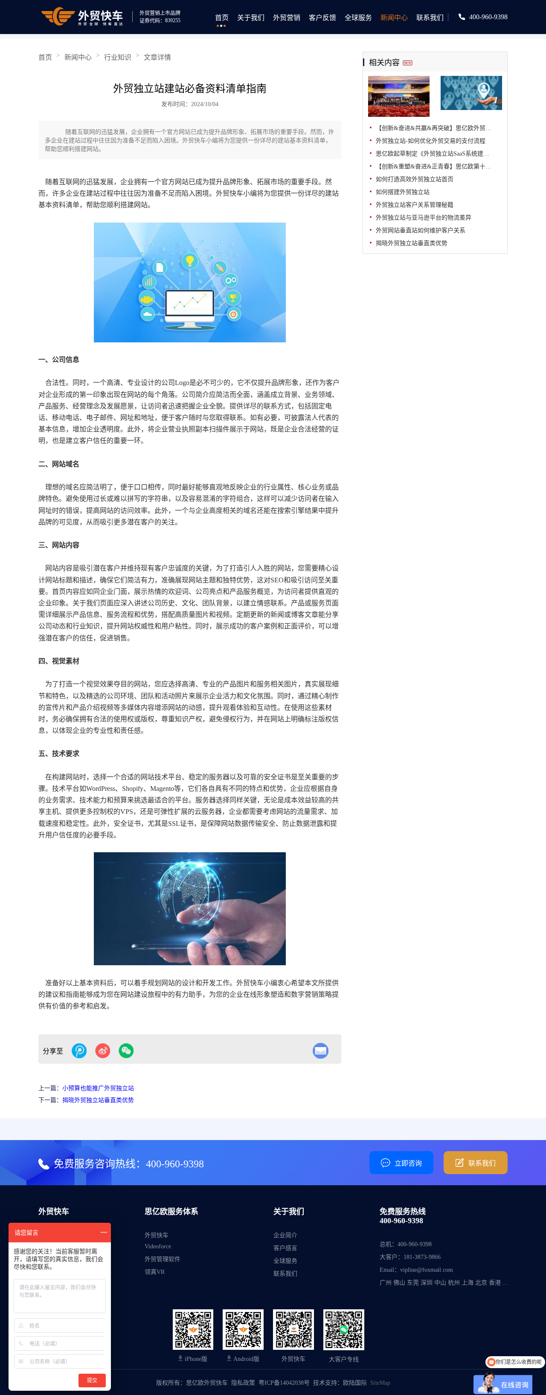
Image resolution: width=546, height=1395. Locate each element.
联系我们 (430, 17)
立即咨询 (408, 1163)
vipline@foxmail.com (426, 1270)
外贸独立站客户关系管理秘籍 (414, 205)
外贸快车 (156, 1235)
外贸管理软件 (162, 1259)
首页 (222, 17)
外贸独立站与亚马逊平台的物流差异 (423, 217)
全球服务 (358, 17)
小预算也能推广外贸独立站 (98, 1088)
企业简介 (285, 1235)
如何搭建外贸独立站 (403, 192)
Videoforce (158, 1246)
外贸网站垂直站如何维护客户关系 (420, 230)
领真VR (155, 1272)
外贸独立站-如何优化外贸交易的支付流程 (430, 141)
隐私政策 (243, 1383)
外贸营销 (286, 17)
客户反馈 (322, 17)
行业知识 (117, 57)
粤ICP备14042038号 (284, 1383)
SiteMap (380, 1383)
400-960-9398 (488, 16)
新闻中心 (394, 17)
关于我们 (250, 17)
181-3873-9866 (422, 1257)
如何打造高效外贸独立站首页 (414, 179)
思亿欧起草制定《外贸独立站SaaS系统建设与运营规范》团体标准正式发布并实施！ (439, 153)
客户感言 (285, 1248)
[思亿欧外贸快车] (84, 17)
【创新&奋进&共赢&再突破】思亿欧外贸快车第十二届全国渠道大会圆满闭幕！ (439, 128)
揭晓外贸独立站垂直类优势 (98, 1100)
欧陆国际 (355, 1383)
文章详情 (157, 57)
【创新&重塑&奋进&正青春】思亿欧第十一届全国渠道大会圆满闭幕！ (439, 166)
